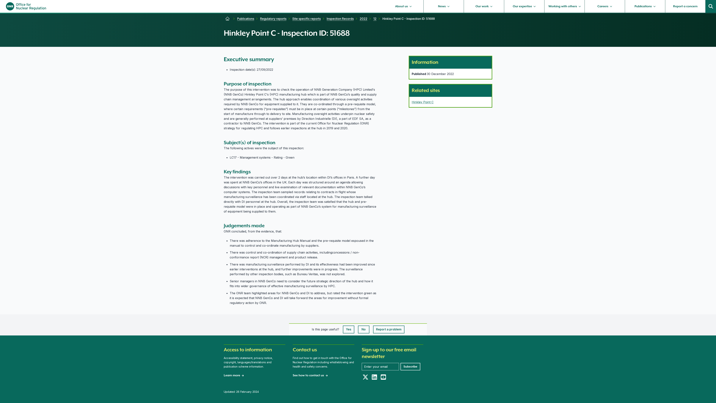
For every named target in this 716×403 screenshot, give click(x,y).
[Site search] (711, 6)
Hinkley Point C (423, 102)
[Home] (227, 18)
